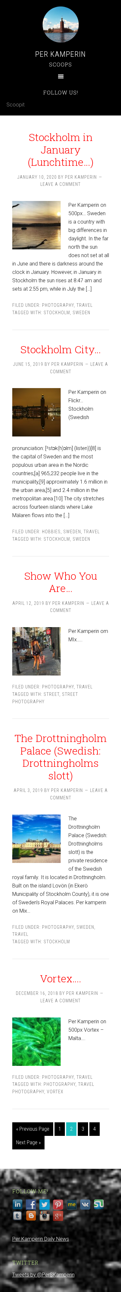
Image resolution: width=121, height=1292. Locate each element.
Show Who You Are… (60, 582)
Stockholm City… (60, 349)
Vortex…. (60, 978)
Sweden (72, 531)
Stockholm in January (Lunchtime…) (61, 149)
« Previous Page (32, 1129)
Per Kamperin (60, 54)
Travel (84, 305)
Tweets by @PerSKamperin (43, 1275)
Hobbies (51, 531)
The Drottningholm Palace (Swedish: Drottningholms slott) (61, 756)
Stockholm (57, 312)
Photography (58, 305)
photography (60, 1084)
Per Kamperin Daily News (40, 1239)
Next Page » (28, 1142)
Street (51, 694)
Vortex (55, 1091)
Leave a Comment (60, 184)
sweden (81, 312)
